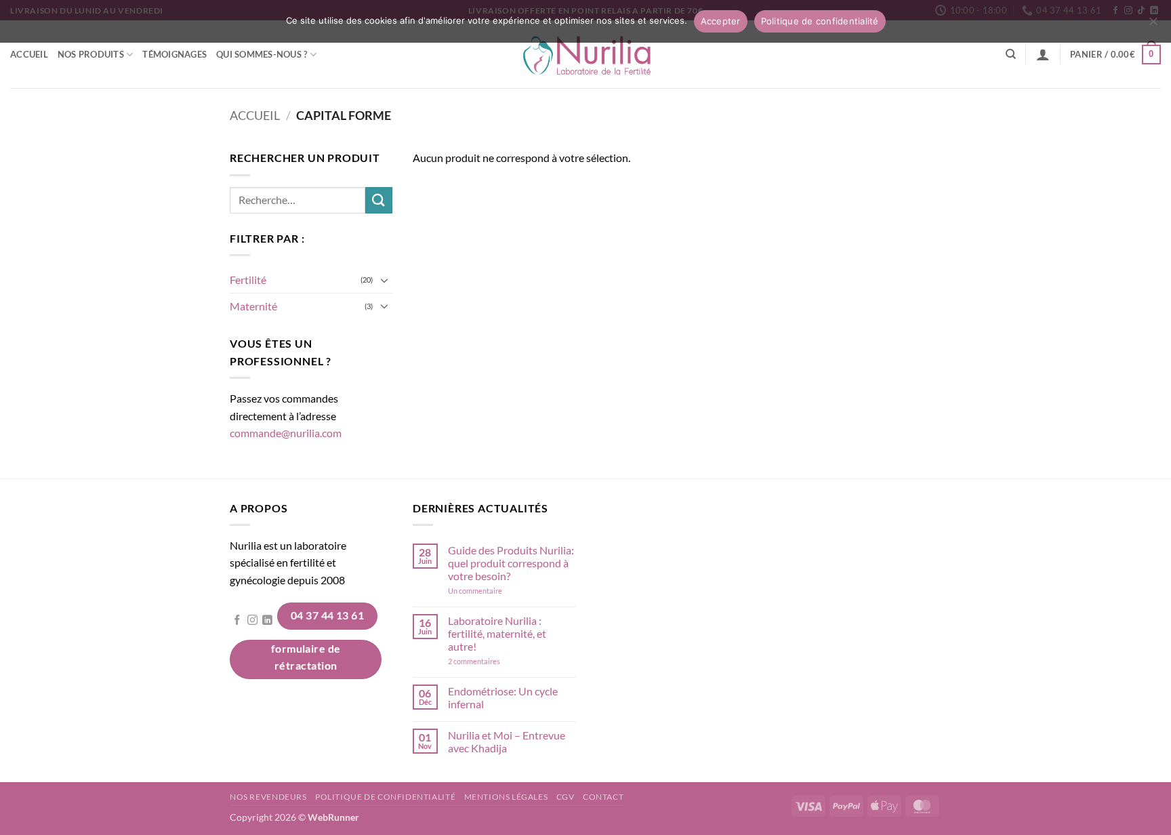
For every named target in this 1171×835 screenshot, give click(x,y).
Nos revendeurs (268, 797)
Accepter (721, 21)
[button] (1043, 54)
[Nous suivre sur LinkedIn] (267, 620)
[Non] (1153, 25)
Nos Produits (91, 54)
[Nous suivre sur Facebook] (237, 620)
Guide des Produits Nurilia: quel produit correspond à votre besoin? (511, 563)
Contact (603, 797)
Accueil (29, 54)
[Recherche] (1011, 54)
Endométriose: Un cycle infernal (503, 697)
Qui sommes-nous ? (261, 54)
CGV (565, 797)
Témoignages (174, 54)
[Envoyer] (378, 200)
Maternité (253, 306)
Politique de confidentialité (385, 797)
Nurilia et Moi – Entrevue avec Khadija (506, 741)
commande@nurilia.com (286, 432)
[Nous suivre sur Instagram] (252, 620)
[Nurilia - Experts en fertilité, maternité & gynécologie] (585, 55)
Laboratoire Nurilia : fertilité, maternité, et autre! (497, 633)
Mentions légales (506, 797)
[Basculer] (384, 280)
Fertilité (248, 279)
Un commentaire (493, 590)
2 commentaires (493, 661)
